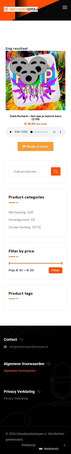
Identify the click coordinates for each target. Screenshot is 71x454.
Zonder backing (19, 227)
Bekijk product (37, 146)
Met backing (17, 212)
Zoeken (55, 171)
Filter (55, 270)
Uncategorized (19, 220)
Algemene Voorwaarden (20, 370)
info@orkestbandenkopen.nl (28, 347)
